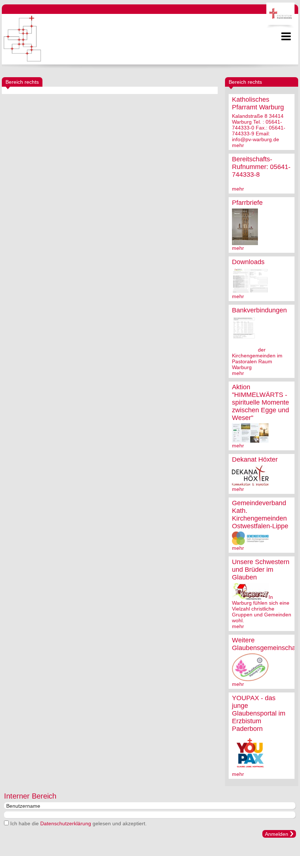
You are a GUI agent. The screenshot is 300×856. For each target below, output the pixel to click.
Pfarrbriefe (247, 202)
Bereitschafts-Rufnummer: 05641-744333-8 (261, 166)
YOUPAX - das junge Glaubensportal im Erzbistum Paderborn (258, 713)
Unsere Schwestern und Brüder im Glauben (260, 569)
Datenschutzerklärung (65, 823)
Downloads (248, 262)
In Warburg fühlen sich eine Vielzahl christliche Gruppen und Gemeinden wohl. (261, 608)
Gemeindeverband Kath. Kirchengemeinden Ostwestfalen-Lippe (260, 514)
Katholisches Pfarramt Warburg (258, 103)
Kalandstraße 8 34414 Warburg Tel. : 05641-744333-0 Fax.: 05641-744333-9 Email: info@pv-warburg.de (258, 127)
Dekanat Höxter (255, 459)
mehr (238, 145)
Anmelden (276, 834)
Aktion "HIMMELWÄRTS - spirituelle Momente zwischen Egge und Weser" (260, 402)
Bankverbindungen (259, 310)
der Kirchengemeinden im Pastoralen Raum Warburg (257, 358)
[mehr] (245, 242)
